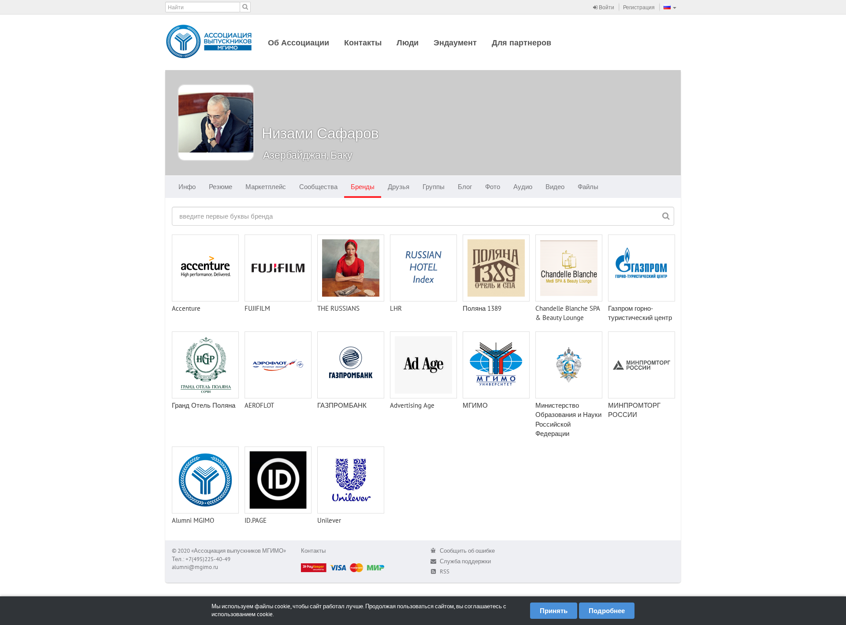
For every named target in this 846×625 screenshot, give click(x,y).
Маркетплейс (265, 186)
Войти (605, 7)
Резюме (220, 186)
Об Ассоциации (298, 42)
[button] (670, 7)
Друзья (398, 186)
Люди (408, 42)
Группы (434, 186)
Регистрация (639, 7)
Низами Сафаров (320, 132)
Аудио (522, 186)
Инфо (187, 186)
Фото (492, 186)
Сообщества (318, 186)
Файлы (588, 186)
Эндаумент (455, 42)
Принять (554, 610)
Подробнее (607, 610)
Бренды (363, 186)
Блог (465, 186)
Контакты (363, 42)
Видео (554, 186)
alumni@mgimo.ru (195, 567)
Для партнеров (521, 42)
